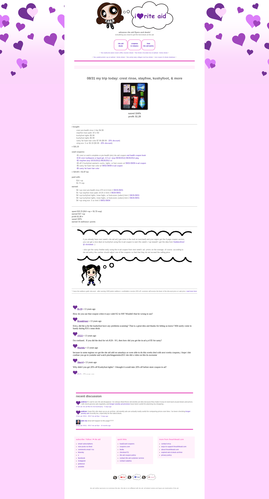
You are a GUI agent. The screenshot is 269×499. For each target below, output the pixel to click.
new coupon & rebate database (165, 57)
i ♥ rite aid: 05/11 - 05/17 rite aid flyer (88, 416)
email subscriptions (85, 444)
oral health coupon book (136, 155)
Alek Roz (84, 421)
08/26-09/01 (118, 190)
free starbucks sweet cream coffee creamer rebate (117, 53)
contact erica (166, 444)
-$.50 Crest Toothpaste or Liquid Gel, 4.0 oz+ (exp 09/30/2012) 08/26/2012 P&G (107, 158)
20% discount (114, 141)
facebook (81, 458)
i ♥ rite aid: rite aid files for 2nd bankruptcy (89, 406)
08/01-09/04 (105, 200)
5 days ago (108, 406)
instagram (82, 461)
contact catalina (126, 461)
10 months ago (106, 425)
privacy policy (166, 455)
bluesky (81, 452)
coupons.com (125, 447)
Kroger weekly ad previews (120, 404)
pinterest (81, 464)
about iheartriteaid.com (170, 450)
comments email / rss (86, 450)
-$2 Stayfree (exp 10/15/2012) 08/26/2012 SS (94, 160)
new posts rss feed (85, 447)
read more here (191, 291)
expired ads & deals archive (171, 452)
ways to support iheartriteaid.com (173, 447)
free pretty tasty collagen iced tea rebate (140, 57)
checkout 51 (124, 452)
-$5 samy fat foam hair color (87, 168)
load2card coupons (127, 444)
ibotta (122, 450)
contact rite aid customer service (132, 458)
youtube (81, 467)
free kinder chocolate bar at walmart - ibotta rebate (151, 53)
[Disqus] (134, 339)
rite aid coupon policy (128, 455)
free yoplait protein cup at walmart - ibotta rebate (109, 57)
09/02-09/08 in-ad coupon (136, 163)
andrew (84, 402)
